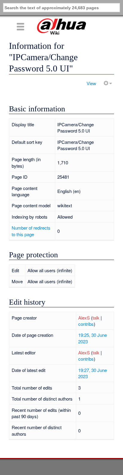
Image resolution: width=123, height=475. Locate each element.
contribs (86, 324)
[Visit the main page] (61, 26)
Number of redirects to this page (31, 231)
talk (96, 317)
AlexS (84, 317)
